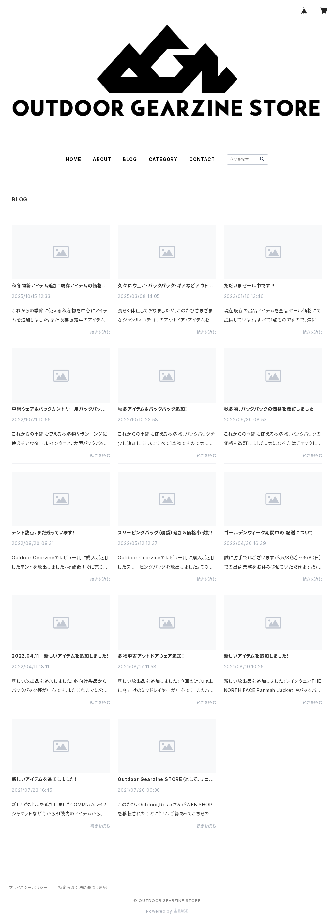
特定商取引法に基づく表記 (82, 887)
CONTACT (202, 159)
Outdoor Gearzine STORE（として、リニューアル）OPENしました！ (165, 779)
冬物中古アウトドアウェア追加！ (151, 656)
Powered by (160, 911)
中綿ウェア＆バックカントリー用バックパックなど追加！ (59, 409)
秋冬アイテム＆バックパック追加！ (153, 409)
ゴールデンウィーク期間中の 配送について (268, 532)
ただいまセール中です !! (249, 285)
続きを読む (100, 332)
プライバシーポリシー (28, 887)
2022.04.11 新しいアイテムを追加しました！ (60, 656)
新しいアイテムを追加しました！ (256, 656)
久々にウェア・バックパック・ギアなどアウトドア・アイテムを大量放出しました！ (165, 285)
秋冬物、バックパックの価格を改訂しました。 (270, 409)
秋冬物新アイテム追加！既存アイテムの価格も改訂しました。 (59, 285)
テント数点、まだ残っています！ (43, 532)
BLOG (130, 159)
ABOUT (102, 159)
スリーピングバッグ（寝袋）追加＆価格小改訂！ (165, 532)
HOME (73, 159)
